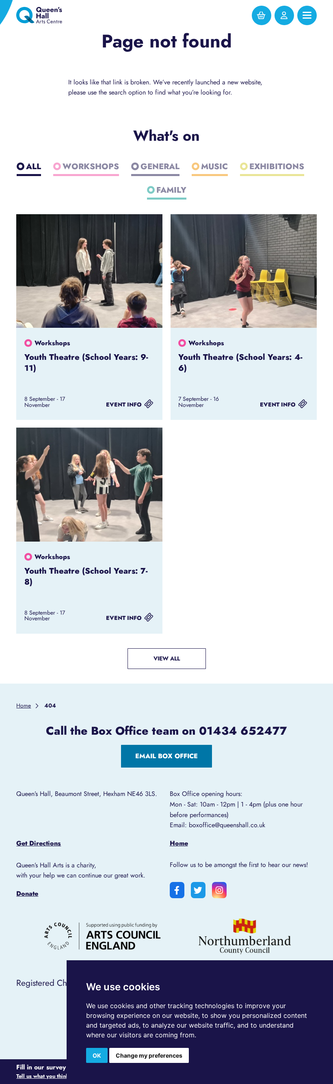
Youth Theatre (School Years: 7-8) (86, 576)
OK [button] (97, 1055)
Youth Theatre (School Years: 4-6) (240, 362)
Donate (27, 893)
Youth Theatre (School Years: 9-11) (86, 362)
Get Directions (38, 843)
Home (179, 843)
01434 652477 (243, 731)
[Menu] (307, 15)
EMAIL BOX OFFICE (166, 756)
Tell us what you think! (44, 1076)
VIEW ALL (167, 658)
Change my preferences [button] (149, 1055)
